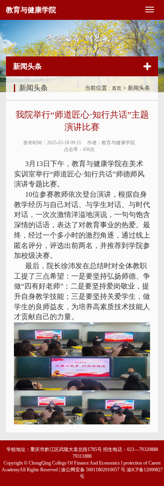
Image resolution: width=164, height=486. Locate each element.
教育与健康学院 (31, 10)
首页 (116, 88)
